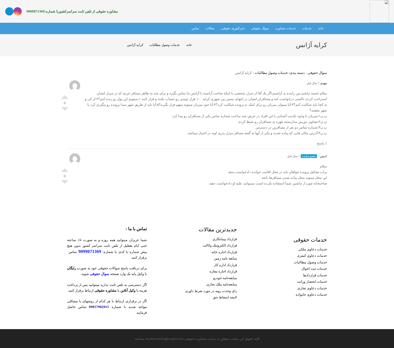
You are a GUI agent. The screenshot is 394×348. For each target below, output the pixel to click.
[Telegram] (9, 11)
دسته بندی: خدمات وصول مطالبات (280, 73)
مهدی (323, 83)
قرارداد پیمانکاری (225, 239)
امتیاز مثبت (64, 95)
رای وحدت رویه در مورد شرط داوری (211, 291)
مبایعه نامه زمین (225, 258)
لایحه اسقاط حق (225, 297)
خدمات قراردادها (315, 275)
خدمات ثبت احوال (314, 268)
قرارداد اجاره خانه (224, 252)
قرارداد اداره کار (225, 265)
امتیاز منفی (64, 110)
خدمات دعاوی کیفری (312, 255)
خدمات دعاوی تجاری (312, 288)
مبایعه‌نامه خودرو (225, 278)
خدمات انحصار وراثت (312, 281)
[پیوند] (379, 11)
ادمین (323, 156)
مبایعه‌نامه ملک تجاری (221, 284)
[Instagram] (17, 11)
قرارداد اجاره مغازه (223, 271)
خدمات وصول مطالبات (310, 262)
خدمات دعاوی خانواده (311, 294)
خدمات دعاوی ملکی (312, 249)
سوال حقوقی (317, 73)
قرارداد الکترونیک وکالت (220, 245)
